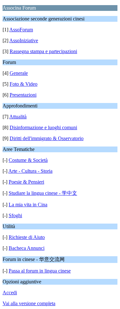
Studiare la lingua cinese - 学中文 (43, 193)
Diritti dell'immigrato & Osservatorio (47, 138)
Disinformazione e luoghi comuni (43, 127)
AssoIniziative (23, 40)
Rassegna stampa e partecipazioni (43, 51)
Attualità (18, 116)
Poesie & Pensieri (26, 182)
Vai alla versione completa (29, 303)
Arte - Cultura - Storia (30, 171)
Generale (19, 73)
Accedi (10, 292)
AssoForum (21, 29)
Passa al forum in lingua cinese (40, 270)
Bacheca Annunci (26, 248)
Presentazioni (23, 95)
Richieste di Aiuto (27, 237)
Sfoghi (15, 215)
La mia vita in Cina (28, 204)
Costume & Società (28, 160)
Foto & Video (23, 84)
